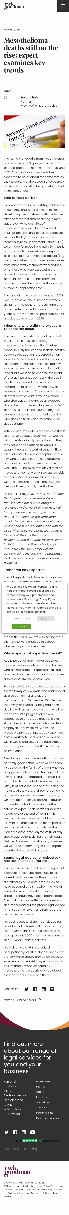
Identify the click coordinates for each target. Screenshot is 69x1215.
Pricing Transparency (47, 1118)
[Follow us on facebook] (15, 1132)
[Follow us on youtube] (32, 1132)
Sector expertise (15, 1095)
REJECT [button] (45, 619)
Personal (10, 1081)
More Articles (48, 105)
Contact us (42, 1108)
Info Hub (40, 1087)
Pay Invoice (12, 1114)
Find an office (13, 1100)
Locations (41, 1097)
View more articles (20, 999)
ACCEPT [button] (22, 626)
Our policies (42, 1102)
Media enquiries (44, 1113)
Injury (7, 1091)
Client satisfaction (12, 1107)
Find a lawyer (43, 1082)
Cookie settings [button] (21, 619)
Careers (40, 1092)
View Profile (29, 105)
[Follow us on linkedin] (23, 1132)
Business (10, 1086)
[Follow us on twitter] (6, 1132)
